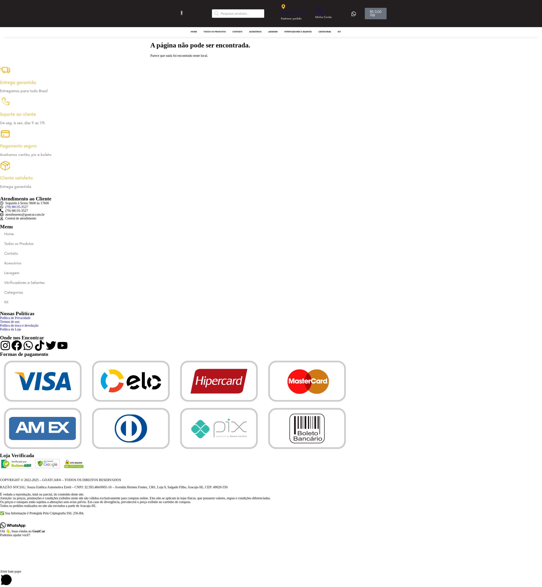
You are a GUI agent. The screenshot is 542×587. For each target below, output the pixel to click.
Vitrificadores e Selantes (298, 32)
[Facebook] (16, 345)
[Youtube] (62, 345)
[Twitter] (51, 345)
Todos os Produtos (215, 32)
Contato (237, 32)
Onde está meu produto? (294, 13)
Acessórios (255, 32)
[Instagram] (5, 345)
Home (194, 32)
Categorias (324, 32)
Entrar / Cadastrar (320, 10)
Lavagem (273, 32)
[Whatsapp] (28, 345)
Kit (339, 32)
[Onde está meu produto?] (283, 6)
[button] (271, 578)
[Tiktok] (39, 345)
